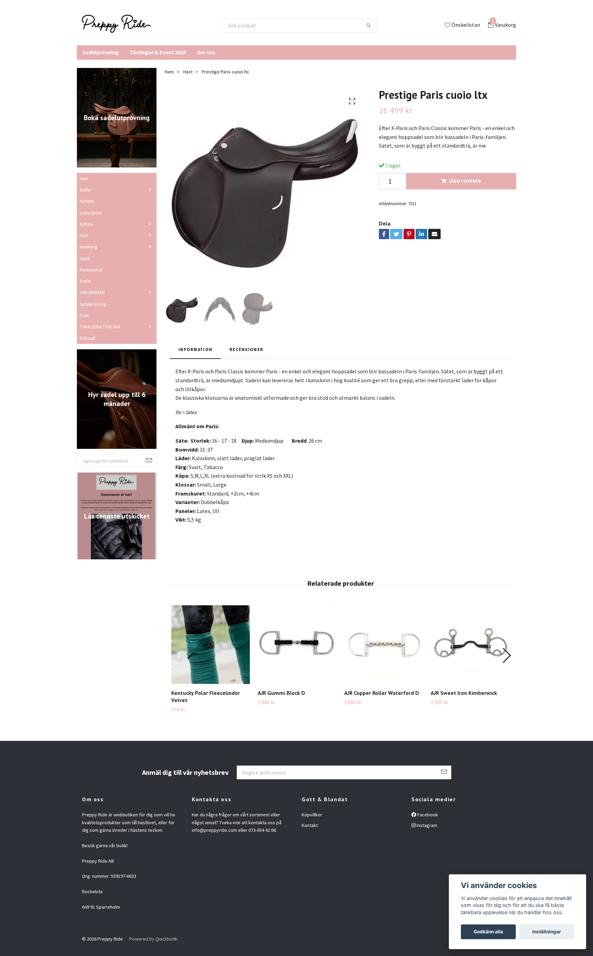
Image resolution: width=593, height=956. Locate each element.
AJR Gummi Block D (281, 692)
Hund (85, 258)
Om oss (206, 52)
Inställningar (546, 931)
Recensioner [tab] (246, 349)
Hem (84, 178)
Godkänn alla (488, 931)
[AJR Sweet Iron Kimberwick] (470, 644)
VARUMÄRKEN (92, 292)
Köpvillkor (312, 815)
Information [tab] (195, 349)
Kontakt (310, 825)
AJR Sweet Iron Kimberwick (464, 692)
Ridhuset (87, 338)
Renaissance (91, 269)
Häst (84, 235)
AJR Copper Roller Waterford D (381, 692)
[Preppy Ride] (116, 25)
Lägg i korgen (465, 181)
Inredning (88, 246)
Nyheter (87, 201)
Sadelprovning (100, 52)
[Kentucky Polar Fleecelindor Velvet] (210, 644)
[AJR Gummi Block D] (297, 644)
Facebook (427, 815)
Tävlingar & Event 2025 (158, 52)
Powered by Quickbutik (153, 939)
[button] (506, 655)
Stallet (85, 281)
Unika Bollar (91, 212)
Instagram (426, 825)
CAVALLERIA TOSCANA (100, 326)
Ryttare (86, 224)
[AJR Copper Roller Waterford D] (383, 644)
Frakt (84, 315)
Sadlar (85, 190)
